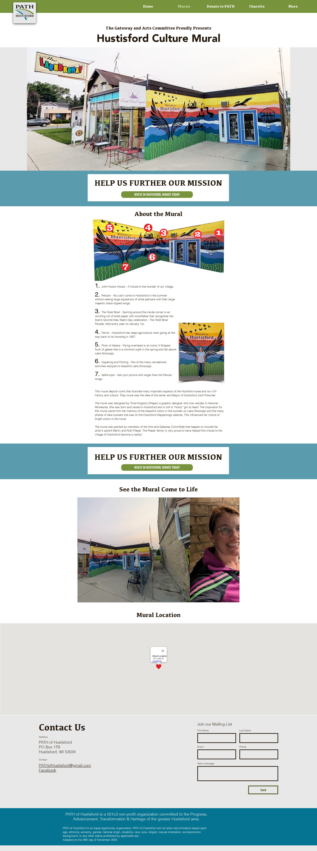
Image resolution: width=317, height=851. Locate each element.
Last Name (245, 730)
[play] (231, 599)
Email (200, 747)
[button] (158, 549)
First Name (203, 730)
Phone (242, 747)
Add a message (205, 763)
